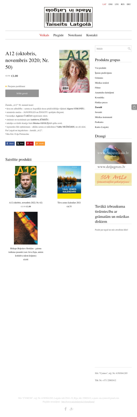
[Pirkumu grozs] (134, 107)
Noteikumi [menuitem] (75, 35)
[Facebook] (65, 409)
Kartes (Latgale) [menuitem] (102, 127)
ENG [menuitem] (111, 4)
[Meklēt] (129, 48)
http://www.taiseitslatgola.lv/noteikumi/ (78, 401)
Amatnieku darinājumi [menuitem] (104, 92)
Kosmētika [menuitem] (99, 97)
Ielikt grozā (22, 93)
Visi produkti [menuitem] (100, 67)
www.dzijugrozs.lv (110, 166)
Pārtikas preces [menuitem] (101, 102)
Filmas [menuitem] (98, 87)
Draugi (100, 135)
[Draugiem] (71, 409)
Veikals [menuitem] (44, 35)
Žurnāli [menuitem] (98, 107)
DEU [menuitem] (129, 4)
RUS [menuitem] (122, 4)
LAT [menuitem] (104, 4)
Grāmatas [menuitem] (99, 77)
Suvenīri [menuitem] (98, 112)
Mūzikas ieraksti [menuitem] (102, 82)
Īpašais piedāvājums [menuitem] (103, 72)
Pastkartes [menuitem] (99, 122)
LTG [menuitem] (117, 4)
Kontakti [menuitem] (92, 35)
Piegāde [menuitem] (58, 35)
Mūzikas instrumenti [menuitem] (103, 117)
